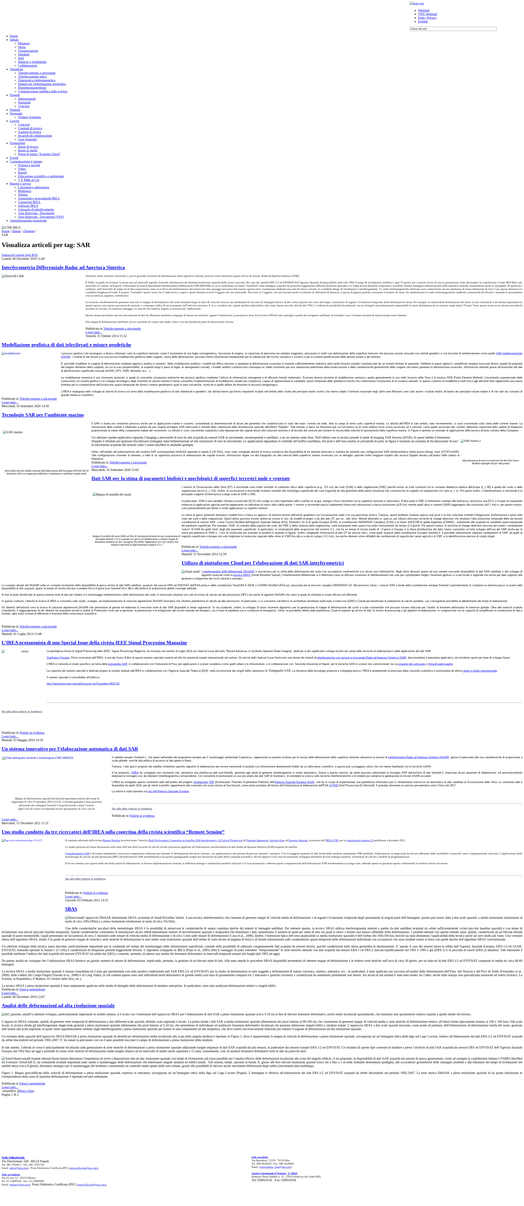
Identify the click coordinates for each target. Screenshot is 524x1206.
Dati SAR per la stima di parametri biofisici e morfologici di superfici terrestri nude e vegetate (190, 478)
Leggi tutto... (94, 332)
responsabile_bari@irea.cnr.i (275, 1166)
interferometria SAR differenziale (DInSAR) (228, 571)
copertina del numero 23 (360, 840)
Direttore (29, 231)
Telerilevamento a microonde (122, 328)
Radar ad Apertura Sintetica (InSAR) (427, 757)
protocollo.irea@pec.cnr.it (84, 1168)
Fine (30, 1091)
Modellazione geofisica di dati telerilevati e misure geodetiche (66, 344)
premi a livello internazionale (480, 670)
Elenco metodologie (32, 989)
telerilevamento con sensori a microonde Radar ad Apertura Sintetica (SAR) (361, 657)
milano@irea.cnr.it (20, 1184)
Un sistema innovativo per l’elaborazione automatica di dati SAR (70, 748)
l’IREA (135, 772)
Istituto (16, 231)
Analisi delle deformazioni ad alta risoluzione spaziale (58, 1005)
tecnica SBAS (242, 575)
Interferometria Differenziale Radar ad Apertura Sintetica (63, 267)
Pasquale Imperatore (257, 840)
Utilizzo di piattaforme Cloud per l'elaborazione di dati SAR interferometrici (263, 562)
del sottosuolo (412, 664)
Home (6, 231)
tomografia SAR (117, 664)
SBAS (71, 909)
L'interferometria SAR (77, 853)
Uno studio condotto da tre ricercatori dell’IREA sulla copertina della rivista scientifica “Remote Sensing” (113, 831)
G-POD (333, 785)
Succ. (24, 1091)
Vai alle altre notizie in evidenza (132, 808)
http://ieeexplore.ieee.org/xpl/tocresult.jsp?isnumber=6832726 (83, 683)
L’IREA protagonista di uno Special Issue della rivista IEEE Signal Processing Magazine (94, 642)
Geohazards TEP (204, 782)
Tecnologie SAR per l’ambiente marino (43, 414)
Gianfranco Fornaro (58, 657)
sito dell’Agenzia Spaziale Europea (168, 791)
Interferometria (397, 757)
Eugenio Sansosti (298, 840)
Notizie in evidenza (31, 732)
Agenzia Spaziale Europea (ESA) (294, 782)
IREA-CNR (332, 840)
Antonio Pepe (277, 840)
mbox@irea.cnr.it (19, 1168)
